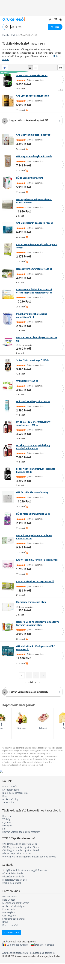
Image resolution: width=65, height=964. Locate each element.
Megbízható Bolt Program (15, 902)
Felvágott (43, 728)
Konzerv (6, 815)
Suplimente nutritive (18, 944)
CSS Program (9, 915)
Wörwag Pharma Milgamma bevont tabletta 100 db (29, 856)
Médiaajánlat (9, 912)
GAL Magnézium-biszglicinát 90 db (20, 847)
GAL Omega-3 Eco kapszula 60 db (20, 843)
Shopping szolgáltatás (14, 918)
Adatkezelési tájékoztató (15, 952)
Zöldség (6, 819)
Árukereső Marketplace (14, 906)
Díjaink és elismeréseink (15, 792)
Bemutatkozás (9, 786)
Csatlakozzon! (11, 932)
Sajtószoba (8, 802)
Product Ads (8, 909)
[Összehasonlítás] (49, 19)
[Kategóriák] (44, 19)
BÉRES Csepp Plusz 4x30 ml (16, 853)
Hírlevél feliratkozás (12, 873)
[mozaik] (35, 67)
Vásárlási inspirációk (13, 876)
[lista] (30, 67)
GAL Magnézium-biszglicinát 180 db (21, 850)
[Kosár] (55, 19)
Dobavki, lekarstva (44, 944)
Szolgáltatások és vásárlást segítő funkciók (24, 870)
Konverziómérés (10, 925)
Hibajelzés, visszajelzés (14, 879)
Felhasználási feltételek (42, 952)
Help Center (8, 899)
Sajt (4, 828)
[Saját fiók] (61, 19)
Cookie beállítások (11, 882)
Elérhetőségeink (10, 789)
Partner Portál (9, 896)
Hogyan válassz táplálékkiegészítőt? (28, 120)
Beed (5, 921)
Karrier (6, 796)
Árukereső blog (10, 799)
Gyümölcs (21, 728)
